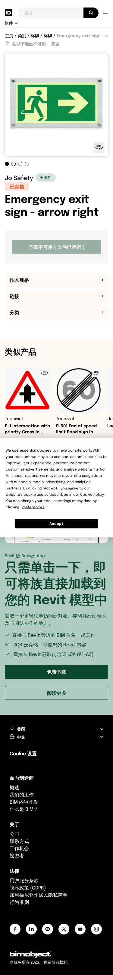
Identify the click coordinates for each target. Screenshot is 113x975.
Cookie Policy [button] (92, 494)
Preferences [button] (33, 507)
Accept (56, 523)
